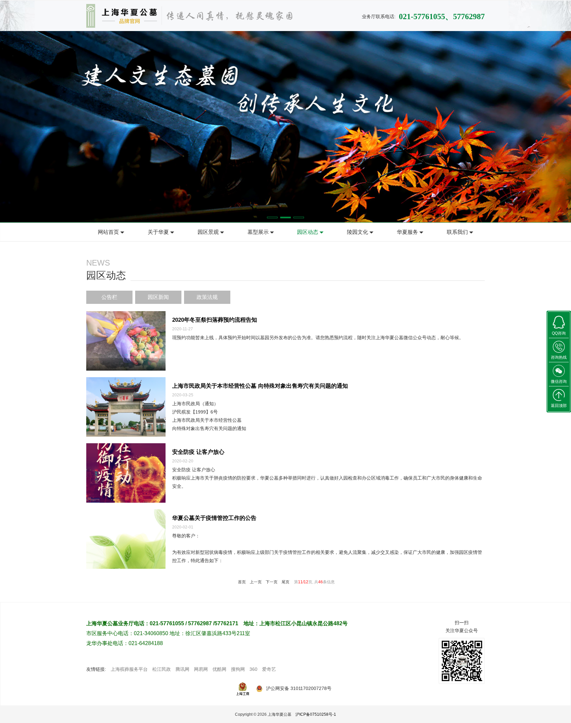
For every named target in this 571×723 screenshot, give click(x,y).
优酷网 (219, 669)
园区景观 (208, 232)
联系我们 (457, 232)
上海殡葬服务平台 (129, 669)
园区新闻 (158, 297)
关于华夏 (158, 232)
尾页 (285, 582)
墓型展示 (258, 232)
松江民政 (161, 669)
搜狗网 (238, 669)
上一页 (256, 582)
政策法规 (207, 297)
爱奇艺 (269, 669)
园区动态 (307, 232)
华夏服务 (407, 232)
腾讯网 (182, 669)
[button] (272, 217)
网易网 (201, 669)
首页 (242, 582)
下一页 (272, 582)
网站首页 (108, 232)
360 (253, 669)
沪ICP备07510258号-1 (315, 714)
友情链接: (96, 669)
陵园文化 (357, 232)
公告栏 (109, 297)
